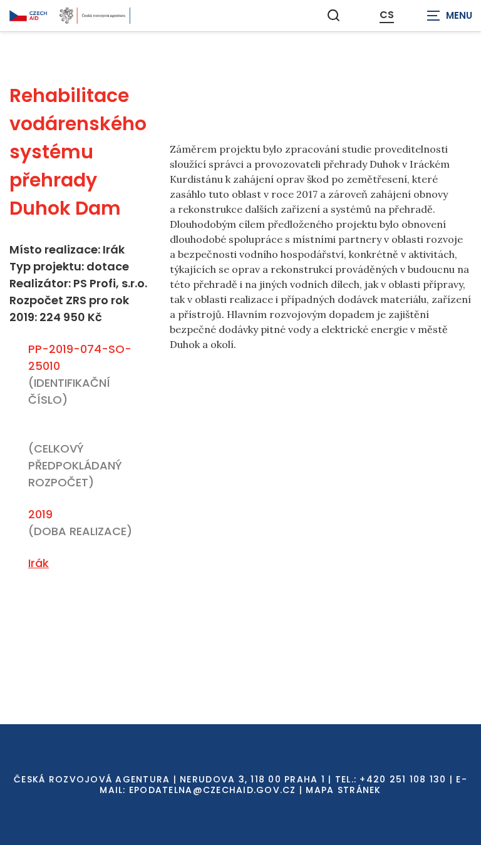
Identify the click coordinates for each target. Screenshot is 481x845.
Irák (38, 563)
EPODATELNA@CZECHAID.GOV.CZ (212, 790)
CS (387, 15)
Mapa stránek (343, 790)
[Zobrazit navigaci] (449, 15)
